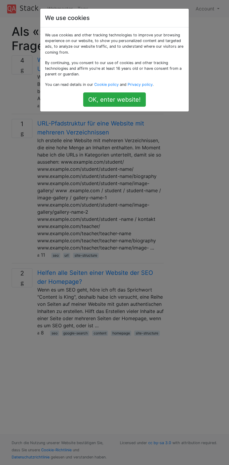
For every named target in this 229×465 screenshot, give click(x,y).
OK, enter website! (114, 99)
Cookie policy (106, 84)
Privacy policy (140, 84)
